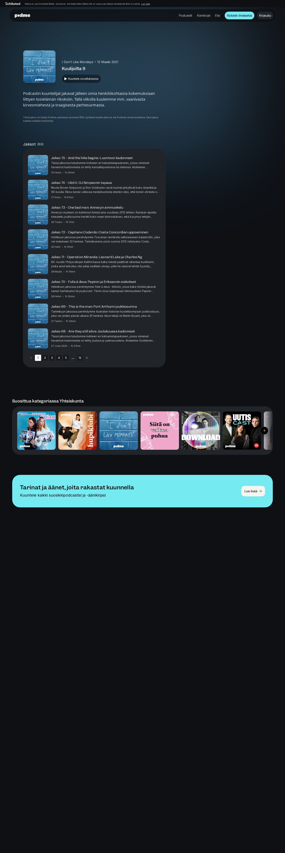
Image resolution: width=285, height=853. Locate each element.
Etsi (217, 15)
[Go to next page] (87, 358)
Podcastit (185, 15)
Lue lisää (145, 4)
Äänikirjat (203, 15)
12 (80, 357)
